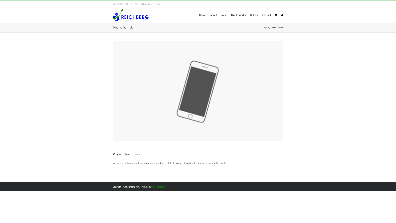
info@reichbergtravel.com (149, 4)
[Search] (282, 15)
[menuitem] (204, 15)
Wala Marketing (157, 187)
